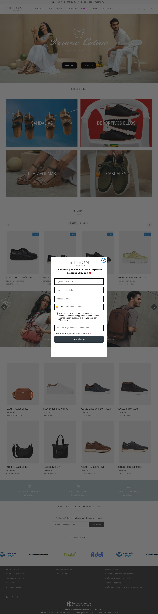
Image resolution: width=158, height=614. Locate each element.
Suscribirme (79, 339)
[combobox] (59, 307)
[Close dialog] (103, 260)
